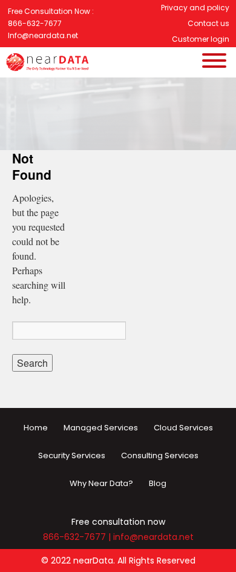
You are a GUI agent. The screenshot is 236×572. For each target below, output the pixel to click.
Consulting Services (159, 455)
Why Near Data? (101, 483)
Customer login (200, 39)
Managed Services (101, 427)
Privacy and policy (195, 7)
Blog (157, 483)
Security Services (71, 455)
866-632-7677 (74, 537)
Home (36, 427)
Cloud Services (183, 427)
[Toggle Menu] (214, 96)
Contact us (208, 23)
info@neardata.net (153, 537)
